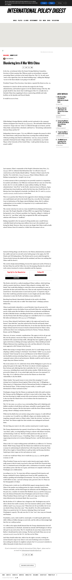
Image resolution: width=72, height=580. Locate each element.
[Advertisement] (36, 35)
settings (9, 4)
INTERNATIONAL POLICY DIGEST (36, 11)
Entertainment (34, 20)
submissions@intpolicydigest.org (31, 550)
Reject (51, 3)
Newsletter (28, 575)
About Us (8, 575)
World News (6, 55)
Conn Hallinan (9, 58)
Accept (43, 3)
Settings (60, 3)
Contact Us (15, 575)
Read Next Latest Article (27, 565)
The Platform (55, 20)
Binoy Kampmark (61, 128)
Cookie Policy (43, 575)
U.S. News (26, 20)
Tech (40, 20)
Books (48, 20)
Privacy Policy (51, 575)
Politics (20, 20)
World (15, 20)
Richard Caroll (60, 135)
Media (44, 20)
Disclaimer (35, 575)
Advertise (21, 575)
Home (3, 575)
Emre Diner (60, 145)
